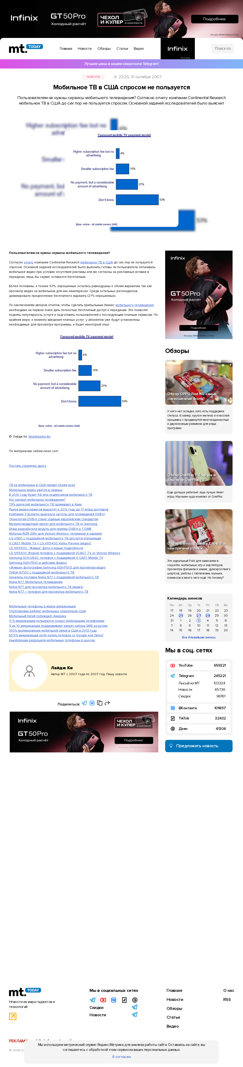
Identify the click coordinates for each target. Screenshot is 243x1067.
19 (190, 611)
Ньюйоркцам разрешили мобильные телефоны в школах (52, 640)
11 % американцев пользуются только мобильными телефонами (56, 621)
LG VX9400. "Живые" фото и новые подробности (46, 548)
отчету (28, 262)
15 (180, 630)
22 (217, 611)
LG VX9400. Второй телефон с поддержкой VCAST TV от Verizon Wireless (64, 553)
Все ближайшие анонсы (198, 637)
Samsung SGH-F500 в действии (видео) (38, 563)
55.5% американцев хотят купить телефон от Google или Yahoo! (56, 635)
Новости (93, 76)
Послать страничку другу (27, 466)
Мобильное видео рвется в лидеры (35, 490)
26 (190, 616)
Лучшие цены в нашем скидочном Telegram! (121, 63)
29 (217, 616)
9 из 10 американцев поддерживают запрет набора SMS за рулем (58, 626)
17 (171, 611)
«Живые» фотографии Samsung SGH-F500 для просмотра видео (57, 567)
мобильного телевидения (135, 305)
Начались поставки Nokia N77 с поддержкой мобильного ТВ (54, 577)
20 (199, 611)
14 (171, 630)
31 (171, 620)
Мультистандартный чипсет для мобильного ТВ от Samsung (53, 524)
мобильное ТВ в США (96, 262)
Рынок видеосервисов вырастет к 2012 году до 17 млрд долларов (58, 509)
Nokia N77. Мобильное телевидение (36, 582)
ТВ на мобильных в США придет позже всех (42, 485)
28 (208, 616)
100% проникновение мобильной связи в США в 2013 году (53, 630)
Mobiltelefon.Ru (40, 437)
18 (180, 611)
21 (207, 611)
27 (199, 616)
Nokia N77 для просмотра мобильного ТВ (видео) (46, 587)
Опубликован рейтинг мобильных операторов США (47, 611)
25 (181, 616)
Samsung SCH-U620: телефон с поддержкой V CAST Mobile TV (56, 558)
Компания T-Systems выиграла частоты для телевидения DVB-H (57, 514)
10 (199, 625)
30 (226, 616)
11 (208, 625)
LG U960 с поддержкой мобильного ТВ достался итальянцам (55, 538)
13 (225, 625)
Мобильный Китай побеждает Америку (37, 616)
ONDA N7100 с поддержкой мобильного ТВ (41, 572)
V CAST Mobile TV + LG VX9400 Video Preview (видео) (50, 543)
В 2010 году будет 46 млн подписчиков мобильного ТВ (50, 495)
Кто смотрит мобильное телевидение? (37, 500)
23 (226, 611)
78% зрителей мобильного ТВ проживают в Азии (45, 504)
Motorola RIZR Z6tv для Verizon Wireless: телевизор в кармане (55, 533)
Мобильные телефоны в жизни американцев (42, 606)
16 (190, 630)
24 (172, 616)
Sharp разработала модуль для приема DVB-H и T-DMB (50, 529)
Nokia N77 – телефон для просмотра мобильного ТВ (48, 592)
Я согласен (121, 1056)
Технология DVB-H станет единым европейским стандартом (53, 519)
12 (216, 625)
